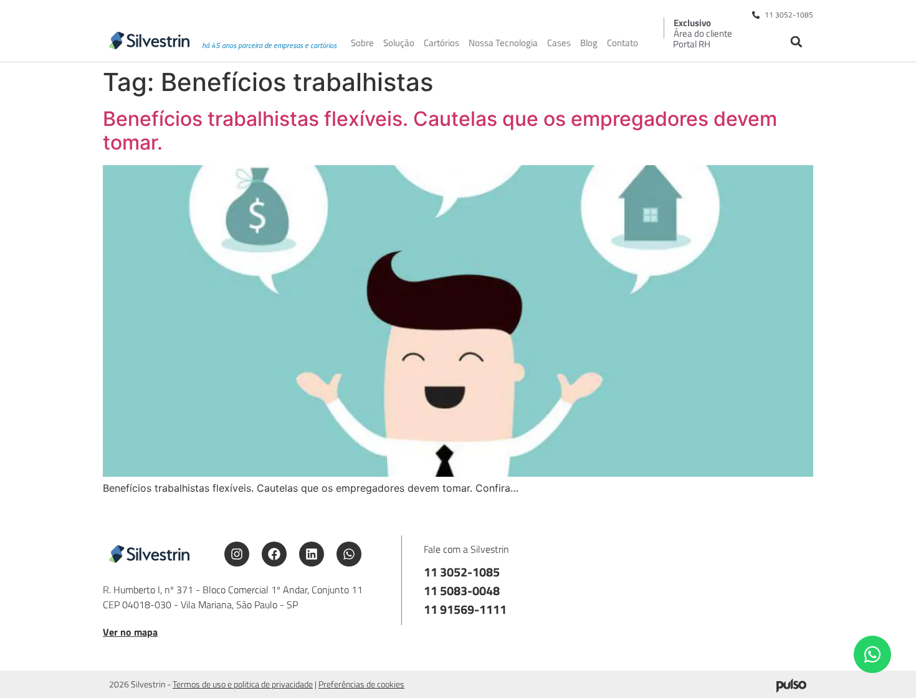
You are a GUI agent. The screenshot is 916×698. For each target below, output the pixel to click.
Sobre (362, 43)
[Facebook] (274, 554)
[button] (796, 41)
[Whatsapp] (348, 554)
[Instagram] (236, 554)
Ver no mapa (130, 631)
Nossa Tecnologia (503, 43)
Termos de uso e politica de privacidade (243, 684)
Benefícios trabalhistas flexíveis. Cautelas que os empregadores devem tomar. (440, 131)
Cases (559, 43)
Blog (589, 43)
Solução (398, 43)
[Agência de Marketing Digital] (791, 688)
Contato (622, 43)
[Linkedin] (311, 554)
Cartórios (441, 43)
